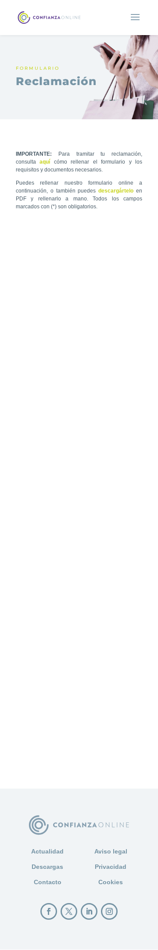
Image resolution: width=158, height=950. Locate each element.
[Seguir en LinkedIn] (89, 911)
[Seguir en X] (69, 911)
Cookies (110, 882)
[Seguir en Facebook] (48, 911)
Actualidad (47, 851)
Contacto (47, 882)
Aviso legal (110, 851)
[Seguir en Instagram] (109, 911)
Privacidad (110, 866)
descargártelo (115, 191)
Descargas (47, 866)
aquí (45, 162)
